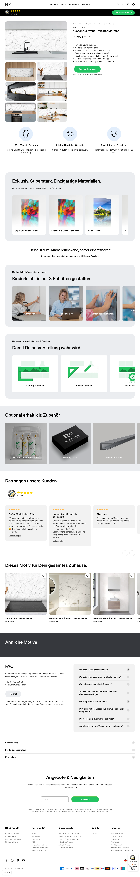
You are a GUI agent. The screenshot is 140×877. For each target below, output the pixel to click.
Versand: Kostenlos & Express (69, 833)
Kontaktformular (10, 836)
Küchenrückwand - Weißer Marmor (105, 24)
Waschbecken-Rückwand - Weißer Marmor (113, 618)
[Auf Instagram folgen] (12, 860)
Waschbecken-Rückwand (120, 848)
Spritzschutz (115, 839)
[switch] (133, 868)
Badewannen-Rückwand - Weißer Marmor (68, 618)
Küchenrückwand (85, 24)
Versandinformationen (39, 845)
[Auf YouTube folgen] (23, 860)
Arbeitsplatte (115, 842)
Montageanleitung (11, 842)
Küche (53, 4)
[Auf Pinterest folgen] (17, 860)
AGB (33, 842)
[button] (26, 535)
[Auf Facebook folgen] (6, 860)
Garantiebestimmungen (40, 848)
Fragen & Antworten (12, 833)
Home (75, 24)
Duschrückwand (116, 836)
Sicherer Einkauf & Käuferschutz (70, 839)
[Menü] (136, 855)
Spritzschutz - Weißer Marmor (19, 618)
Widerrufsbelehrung (39, 850)
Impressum (36, 836)
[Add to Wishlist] (43, 575)
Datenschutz (36, 839)
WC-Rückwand (116, 845)
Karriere (94, 833)
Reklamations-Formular (13, 839)
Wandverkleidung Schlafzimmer (122, 850)
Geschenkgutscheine (66, 848)
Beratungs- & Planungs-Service (70, 836)
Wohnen (73, 4)
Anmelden (85, 799)
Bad (62, 4)
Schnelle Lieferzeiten (66, 842)
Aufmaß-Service (64, 845)
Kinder (85, 4)
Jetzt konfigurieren (87, 69)
